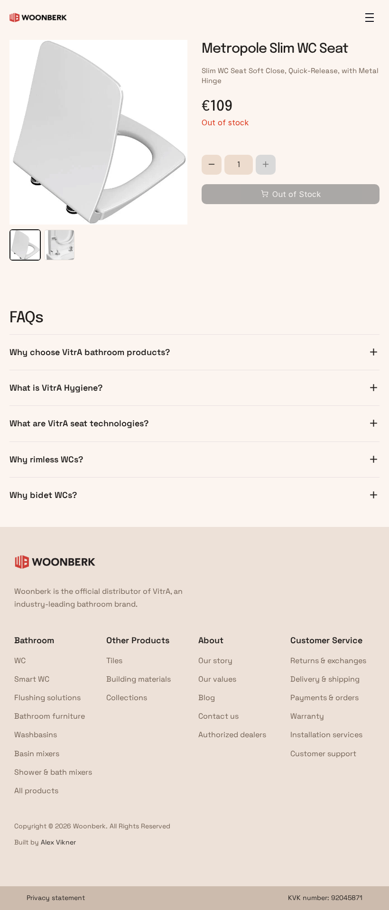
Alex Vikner (58, 842)
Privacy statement (56, 897)
